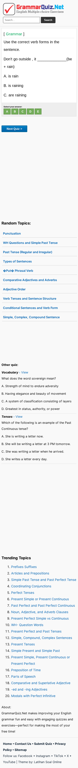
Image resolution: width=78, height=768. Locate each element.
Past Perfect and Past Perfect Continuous (43, 605)
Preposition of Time (26, 670)
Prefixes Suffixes (24, 567)
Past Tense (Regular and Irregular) (27, 252)
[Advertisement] (39, 176)
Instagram (43, 756)
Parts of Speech (23, 676)
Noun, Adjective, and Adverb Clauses (39, 612)
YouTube (9, 762)
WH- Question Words (27, 625)
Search (48, 20)
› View (23, 372)
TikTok (58, 756)
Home (7, 744)
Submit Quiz (43, 744)
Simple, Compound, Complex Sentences (41, 638)
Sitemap (21, 750)
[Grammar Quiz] (33, 9)
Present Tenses (23, 644)
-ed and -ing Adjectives (29, 689)
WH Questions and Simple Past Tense (30, 243)
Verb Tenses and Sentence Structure (29, 298)
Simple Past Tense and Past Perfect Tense (43, 580)
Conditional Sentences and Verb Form (30, 308)
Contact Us (23, 744)
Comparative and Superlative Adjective (40, 683)
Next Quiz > (14, 128)
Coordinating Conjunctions (31, 586)
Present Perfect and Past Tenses (36, 631)
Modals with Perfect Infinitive (33, 696)
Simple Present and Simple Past (35, 651)
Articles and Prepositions (30, 573)
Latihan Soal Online (48, 762)
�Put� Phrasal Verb (18, 271)
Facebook (25, 756)
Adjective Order (14, 289)
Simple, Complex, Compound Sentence (31, 317)
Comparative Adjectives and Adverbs (30, 280)
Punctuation (12, 233)
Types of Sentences (17, 261)
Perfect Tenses (22, 593)
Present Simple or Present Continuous (40, 599)
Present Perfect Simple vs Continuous (40, 618)
